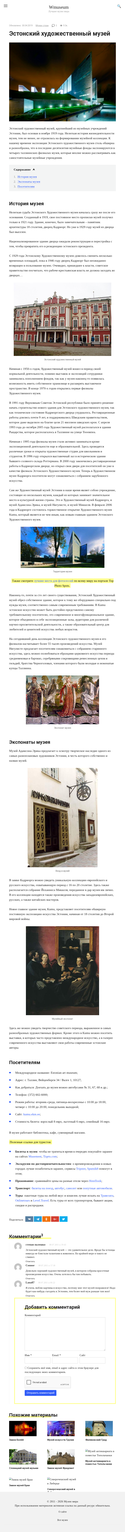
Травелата (107, 1195)
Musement (35, 1156)
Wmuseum (59, 7)
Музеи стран (42, 25)
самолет (71, 1188)
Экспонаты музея (29, 181)
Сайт (82, 1355)
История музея (27, 176)
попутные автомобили (97, 1188)
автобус (59, 1188)
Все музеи (62, 1520)
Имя (28, 1355)
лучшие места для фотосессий (53, 580)
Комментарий (33, 1315)
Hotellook (95, 1181)
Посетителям (26, 186)
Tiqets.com (50, 1156)
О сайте (63, 1511)
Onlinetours (22, 1200)
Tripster (81, 1168)
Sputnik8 (92, 1168)
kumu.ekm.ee (31, 1114)
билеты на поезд (42, 1188)
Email (56, 1355)
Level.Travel (41, 1200)
